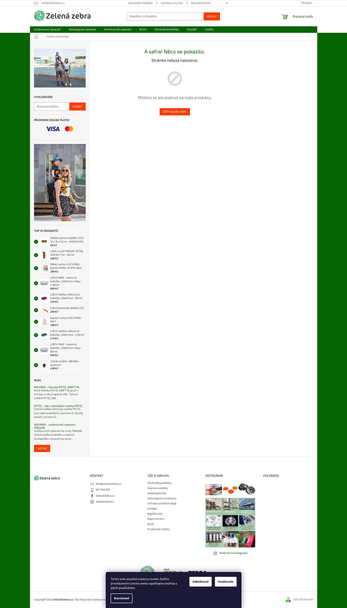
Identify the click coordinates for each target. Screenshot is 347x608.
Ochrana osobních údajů (161, 504)
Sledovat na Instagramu (233, 553)
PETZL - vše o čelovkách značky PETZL (58, 405)
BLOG (150, 524)
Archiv (42, 448)
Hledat (212, 16)
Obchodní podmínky (140, 3)
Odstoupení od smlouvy (161, 498)
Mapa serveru (155, 519)
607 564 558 (103, 490)
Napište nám (154, 514)
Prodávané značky (158, 529)
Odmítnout (200, 581)
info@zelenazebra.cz (109, 484)
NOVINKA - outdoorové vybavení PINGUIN (54, 426)
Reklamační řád (200, 3)
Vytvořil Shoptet (303, 600)
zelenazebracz (105, 502)
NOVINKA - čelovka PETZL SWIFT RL (57, 387)
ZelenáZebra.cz (105, 496)
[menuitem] (47, 29)
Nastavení (121, 598)
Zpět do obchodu (175, 111)
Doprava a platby (172, 3)
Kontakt (152, 509)
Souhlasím (226, 581)
